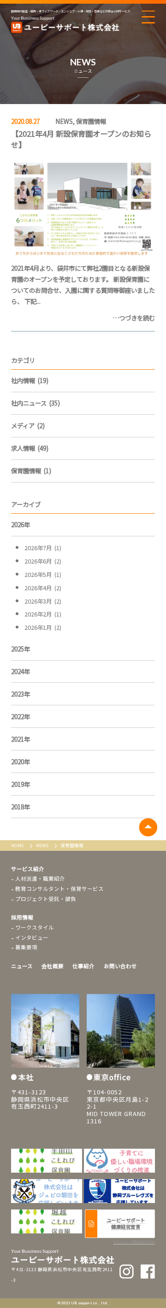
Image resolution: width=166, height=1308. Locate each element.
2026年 (20, 524)
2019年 (20, 784)
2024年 (20, 671)
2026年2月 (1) (42, 614)
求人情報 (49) (29, 448)
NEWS (64, 121)
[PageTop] (148, 827)
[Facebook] (148, 1271)
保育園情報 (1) (31, 470)
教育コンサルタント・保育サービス (59, 888)
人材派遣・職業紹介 (40, 878)
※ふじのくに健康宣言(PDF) (134, 1241)
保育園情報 (91, 121)
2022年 (20, 716)
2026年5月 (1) (42, 574)
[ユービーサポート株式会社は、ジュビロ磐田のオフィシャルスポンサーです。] (119, 1161)
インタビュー (31, 937)
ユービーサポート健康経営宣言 (126, 1223)
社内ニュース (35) (35, 402)
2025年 (20, 648)
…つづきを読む (134, 318)
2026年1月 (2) (42, 627)
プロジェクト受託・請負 (45, 898)
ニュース (22, 966)
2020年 (20, 761)
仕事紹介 (83, 966)
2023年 (20, 693)
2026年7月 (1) (42, 548)
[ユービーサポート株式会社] (65, 25)
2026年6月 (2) (42, 561)
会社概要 (53, 966)
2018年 (20, 806)
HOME (18, 845)
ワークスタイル (34, 927)
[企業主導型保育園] (46, 1161)
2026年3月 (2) (42, 601)
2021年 (20, 739)
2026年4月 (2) (42, 588)
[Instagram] (126, 1271)
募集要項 (26, 947)
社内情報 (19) (29, 380)
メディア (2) (28, 425)
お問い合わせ (120, 966)
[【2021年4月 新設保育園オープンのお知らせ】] (83, 207)
